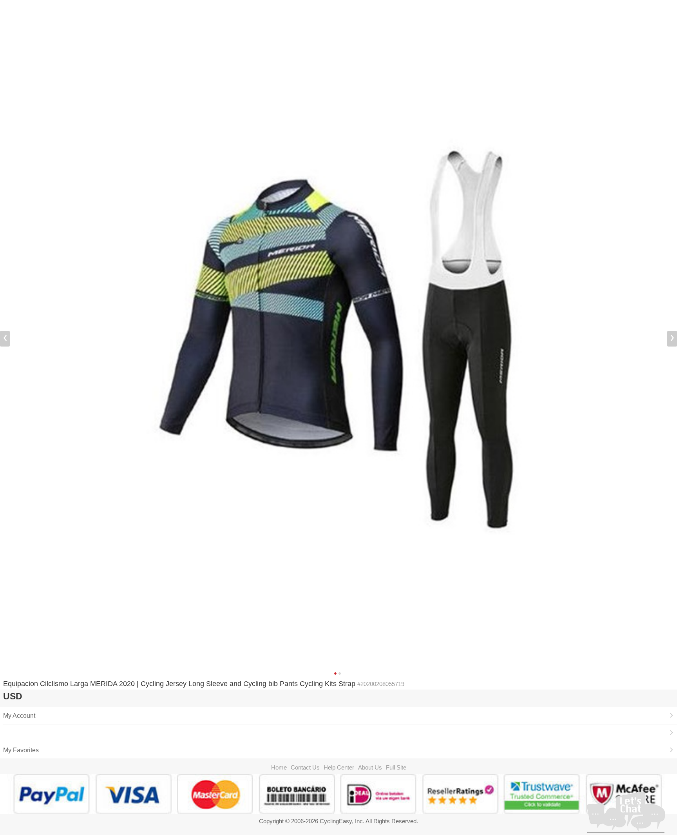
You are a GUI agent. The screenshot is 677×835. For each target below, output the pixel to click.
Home (279, 767)
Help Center (339, 767)
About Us (370, 767)
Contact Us (305, 767)
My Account (19, 715)
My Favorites (21, 749)
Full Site (396, 767)
